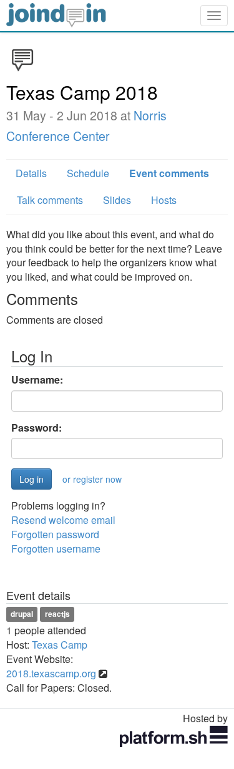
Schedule (88, 173)
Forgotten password (55, 534)
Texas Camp (59, 644)
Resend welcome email (63, 520)
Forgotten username (55, 548)
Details (31, 173)
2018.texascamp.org (51, 673)
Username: (37, 380)
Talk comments (50, 200)
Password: (36, 428)
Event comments (169, 173)
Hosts (164, 200)
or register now (92, 479)
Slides (117, 200)
